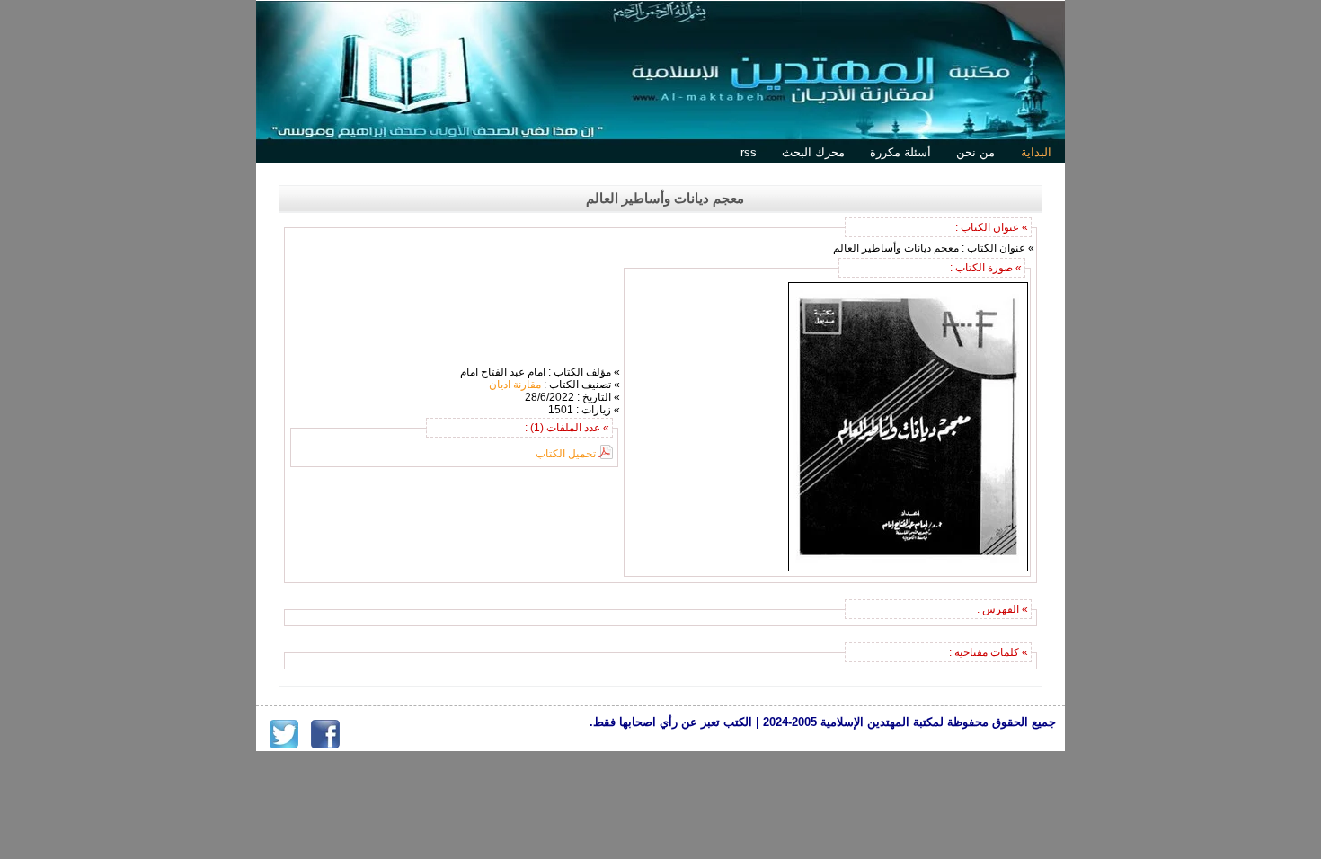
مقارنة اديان (515, 384)
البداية (1036, 152)
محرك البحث (813, 152)
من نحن (975, 152)
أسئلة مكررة (900, 152)
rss (748, 152)
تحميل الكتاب (566, 453)
